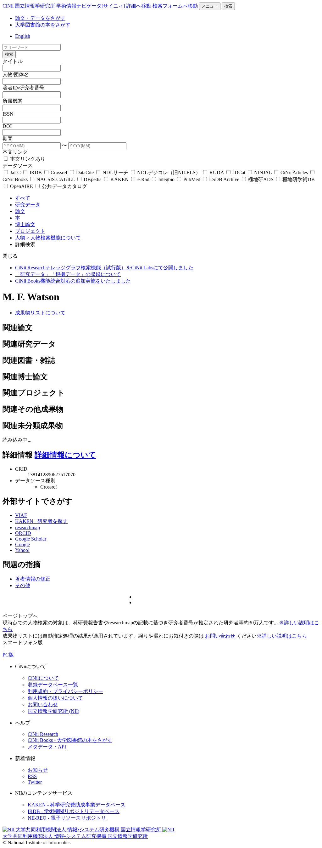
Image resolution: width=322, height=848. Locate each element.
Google (22, 544)
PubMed (192, 179)
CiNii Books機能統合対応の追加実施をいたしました (73, 281)
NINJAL (263, 172)
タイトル (13, 61)
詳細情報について (65, 455)
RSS (32, 776)
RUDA (216, 172)
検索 (228, 6)
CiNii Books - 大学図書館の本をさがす (70, 740)
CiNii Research (43, 734)
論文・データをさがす (40, 18)
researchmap (27, 527)
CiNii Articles (294, 172)
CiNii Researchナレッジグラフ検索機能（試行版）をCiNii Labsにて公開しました (104, 267)
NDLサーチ (115, 172)
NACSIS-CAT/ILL (55, 179)
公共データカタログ (64, 186)
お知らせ (38, 770)
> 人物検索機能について (53, 237)
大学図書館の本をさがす (42, 24)
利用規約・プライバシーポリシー (65, 691)
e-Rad (143, 179)
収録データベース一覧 (53, 684)
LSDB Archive (224, 179)
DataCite (85, 172)
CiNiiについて (43, 678)
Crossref (59, 172)
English (22, 36)
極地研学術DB (298, 179)
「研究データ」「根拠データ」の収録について (68, 274)
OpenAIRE (21, 186)
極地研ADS (261, 179)
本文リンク (15, 152)
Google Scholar (30, 538)
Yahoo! (22, 550)
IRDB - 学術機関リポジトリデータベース (73, 811)
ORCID (23, 533)
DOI (7, 126)
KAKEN (119, 179)
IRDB (35, 172)
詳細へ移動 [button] (138, 6)
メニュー (210, 6)
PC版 (8, 654)
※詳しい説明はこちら (282, 636)
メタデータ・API (47, 746)
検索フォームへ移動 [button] (175, 6)
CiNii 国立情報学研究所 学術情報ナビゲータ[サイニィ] (64, 6)
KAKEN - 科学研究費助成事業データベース (76, 804)
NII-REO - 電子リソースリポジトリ (67, 818)
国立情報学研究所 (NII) (53, 711)
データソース (18, 165)
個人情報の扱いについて (55, 698)
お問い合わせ (220, 636)
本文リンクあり (27, 159)
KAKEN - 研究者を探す (41, 521)
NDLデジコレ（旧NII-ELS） (169, 172)
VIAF (21, 515)
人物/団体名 (16, 74)
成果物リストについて (40, 312)
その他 (22, 585)
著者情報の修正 (32, 579)
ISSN (8, 114)
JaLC (15, 172)
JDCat (239, 172)
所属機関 (13, 101)
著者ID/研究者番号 (23, 87)
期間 (8, 138)
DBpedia (92, 179)
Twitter (35, 782)
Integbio (166, 179)
